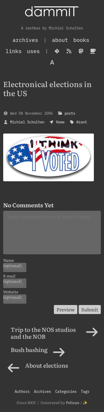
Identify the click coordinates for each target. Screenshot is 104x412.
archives (25, 40)
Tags (85, 391)
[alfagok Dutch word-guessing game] (52, 62)
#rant (81, 122)
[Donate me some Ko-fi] (93, 51)
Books (81, 40)
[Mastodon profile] (81, 51)
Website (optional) (12, 291)
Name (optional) (12, 260)
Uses (33, 51)
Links (14, 51)
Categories (66, 391)
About (60, 40)
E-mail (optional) (12, 275)
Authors (22, 391)
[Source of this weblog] (57, 51)
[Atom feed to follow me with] (69, 51)
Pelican (72, 402)
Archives (42, 391)
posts (70, 113)
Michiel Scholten (27, 122)
